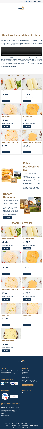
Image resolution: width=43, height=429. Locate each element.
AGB (6, 423)
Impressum (11, 423)
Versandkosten (10, 97)
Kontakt (26, 423)
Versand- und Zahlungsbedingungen (12, 425)
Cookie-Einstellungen (34, 425)
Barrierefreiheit (25, 425)
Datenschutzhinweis (19, 423)
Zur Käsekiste (7, 217)
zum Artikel (6, 100)
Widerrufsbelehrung (34, 423)
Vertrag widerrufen (28, 385)
